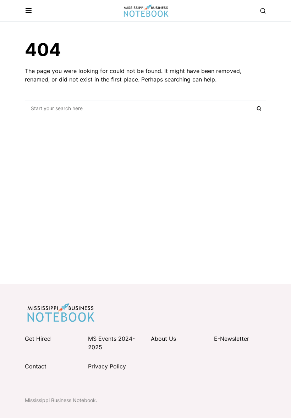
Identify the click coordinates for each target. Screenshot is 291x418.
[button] (28, 10)
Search (259, 108)
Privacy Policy (107, 366)
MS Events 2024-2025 (111, 343)
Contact (35, 366)
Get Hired (38, 338)
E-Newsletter (231, 338)
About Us (163, 338)
